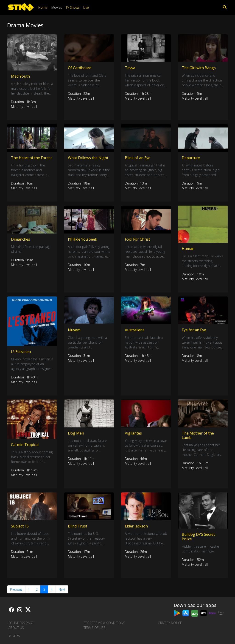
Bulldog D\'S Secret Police (198, 536)
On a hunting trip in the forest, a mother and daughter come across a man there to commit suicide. (29, 175)
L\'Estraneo (21, 351)
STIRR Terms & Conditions (104, 623)
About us (16, 627)
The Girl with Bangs (199, 67)
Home (43, 7)
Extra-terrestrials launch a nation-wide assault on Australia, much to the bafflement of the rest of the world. (146, 347)
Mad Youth (20, 76)
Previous (16, 589)
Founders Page (21, 623)
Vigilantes (133, 433)
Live (86, 7)
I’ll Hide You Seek (82, 239)
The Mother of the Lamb (198, 435)
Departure (191, 157)
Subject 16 (20, 526)
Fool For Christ (137, 239)
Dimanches (20, 239)
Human (188, 248)
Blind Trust (77, 526)
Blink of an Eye (137, 157)
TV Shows (73, 7)
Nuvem (74, 329)
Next (62, 589)
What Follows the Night (88, 157)
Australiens (134, 329)
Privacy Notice (170, 623)
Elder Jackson (136, 526)
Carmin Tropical (25, 444)
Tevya (130, 67)
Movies (56, 7)
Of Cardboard (79, 67)
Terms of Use (94, 627)
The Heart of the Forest (31, 157)
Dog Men (76, 433)
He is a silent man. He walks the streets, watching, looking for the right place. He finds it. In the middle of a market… (202, 265)
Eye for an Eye (194, 329)
